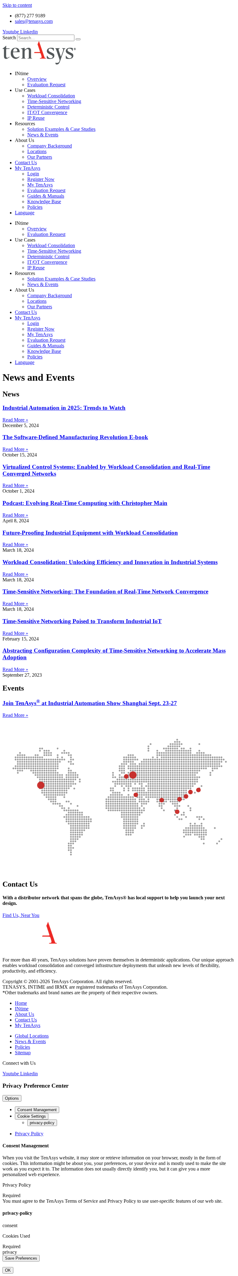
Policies (34, 207)
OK (8, 1270)
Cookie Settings (31, 1116)
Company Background (49, 145)
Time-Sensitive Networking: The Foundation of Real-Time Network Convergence (105, 591)
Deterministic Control (48, 106)
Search (9, 37)
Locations (36, 151)
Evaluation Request (46, 84)
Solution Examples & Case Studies (61, 129)
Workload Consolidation (51, 95)
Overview (37, 79)
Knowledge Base (44, 201)
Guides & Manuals (45, 196)
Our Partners (39, 157)
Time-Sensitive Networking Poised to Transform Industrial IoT (82, 621)
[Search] (78, 39)
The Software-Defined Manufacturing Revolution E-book (75, 437)
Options (12, 1098)
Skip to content (17, 5)
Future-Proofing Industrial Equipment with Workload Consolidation (90, 532)
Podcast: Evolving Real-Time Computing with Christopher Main (84, 503)
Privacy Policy (29, 1133)
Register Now (41, 179)
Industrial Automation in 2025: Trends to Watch (64, 408)
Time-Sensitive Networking (54, 101)
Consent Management (37, 1109)
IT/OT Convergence (47, 112)
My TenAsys (27, 168)
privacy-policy (42, 1122)
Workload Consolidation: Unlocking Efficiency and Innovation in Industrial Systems (110, 562)
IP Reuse (36, 118)
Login (33, 173)
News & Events (42, 134)
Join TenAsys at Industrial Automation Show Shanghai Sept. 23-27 (89, 703)
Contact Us (26, 162)
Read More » (15, 419)
